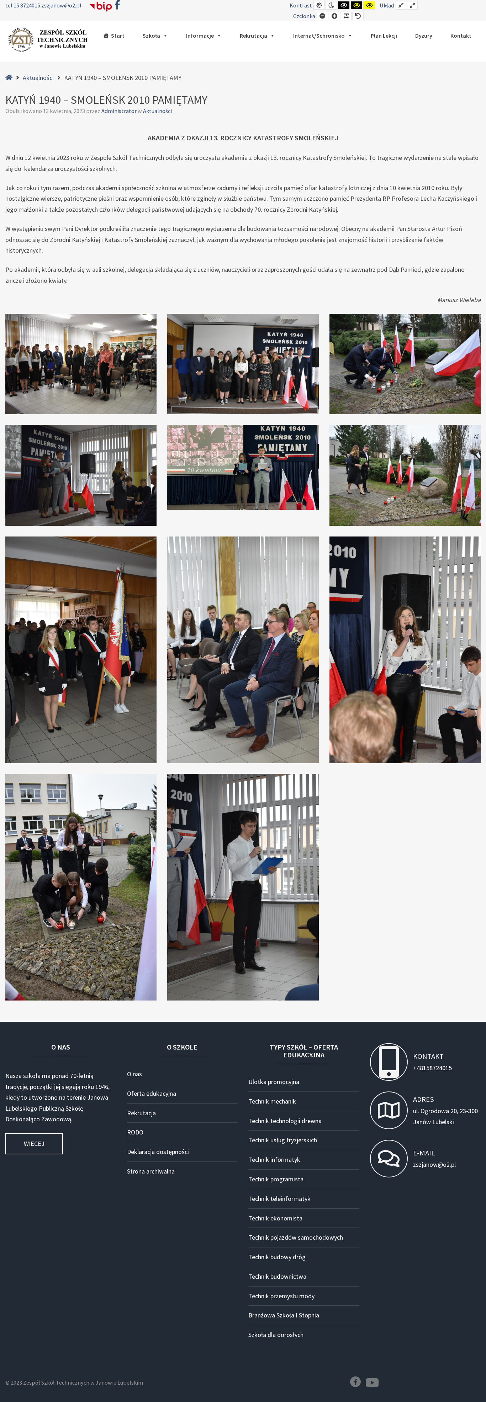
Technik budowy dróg (277, 1257)
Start (118, 35)
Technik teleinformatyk (279, 1199)
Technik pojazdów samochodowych (295, 1237)
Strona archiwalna (151, 1171)
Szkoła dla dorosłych (275, 1335)
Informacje (200, 35)
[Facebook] (355, 1381)
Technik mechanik (272, 1101)
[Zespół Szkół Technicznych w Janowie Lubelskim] (49, 40)
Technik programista (275, 1179)
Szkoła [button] (151, 35)
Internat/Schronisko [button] (319, 35)
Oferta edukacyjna (151, 1093)
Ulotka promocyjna (273, 1082)
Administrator (119, 110)
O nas (134, 1074)
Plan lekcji (384, 35)
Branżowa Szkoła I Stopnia (283, 1315)
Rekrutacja (253, 35)
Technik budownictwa (277, 1276)
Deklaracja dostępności (158, 1152)
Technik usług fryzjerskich (282, 1140)
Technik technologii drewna (285, 1121)
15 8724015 (27, 5)
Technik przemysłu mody (281, 1296)
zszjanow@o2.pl (61, 5)
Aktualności (38, 78)
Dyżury (423, 35)
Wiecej (34, 1143)
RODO (135, 1132)
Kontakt (460, 35)
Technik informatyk (274, 1159)
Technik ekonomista (275, 1218)
